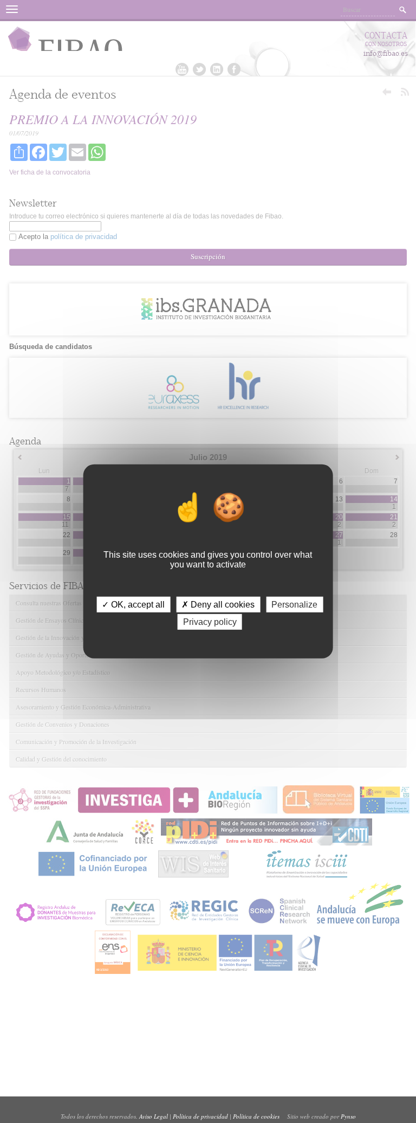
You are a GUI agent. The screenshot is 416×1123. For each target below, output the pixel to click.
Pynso (348, 1116)
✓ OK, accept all (133, 604)
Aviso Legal (153, 1116)
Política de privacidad (200, 1116)
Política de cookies (256, 1116)
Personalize (294, 604)
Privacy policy (210, 622)
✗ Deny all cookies (218, 604)
